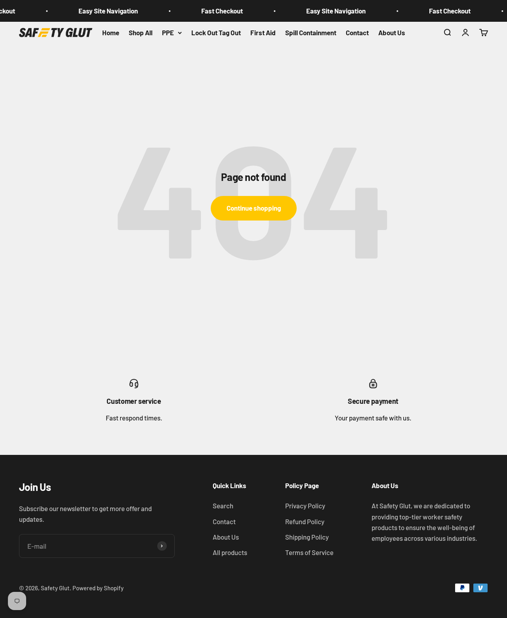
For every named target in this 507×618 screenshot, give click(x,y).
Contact (357, 32)
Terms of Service (309, 552)
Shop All (140, 32)
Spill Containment (310, 32)
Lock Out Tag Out (216, 32)
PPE (168, 32)
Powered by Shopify (98, 587)
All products (230, 552)
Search (223, 506)
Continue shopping (254, 208)
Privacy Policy (305, 506)
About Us (391, 32)
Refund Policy (304, 521)
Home (110, 32)
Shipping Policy (307, 537)
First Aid (263, 32)
